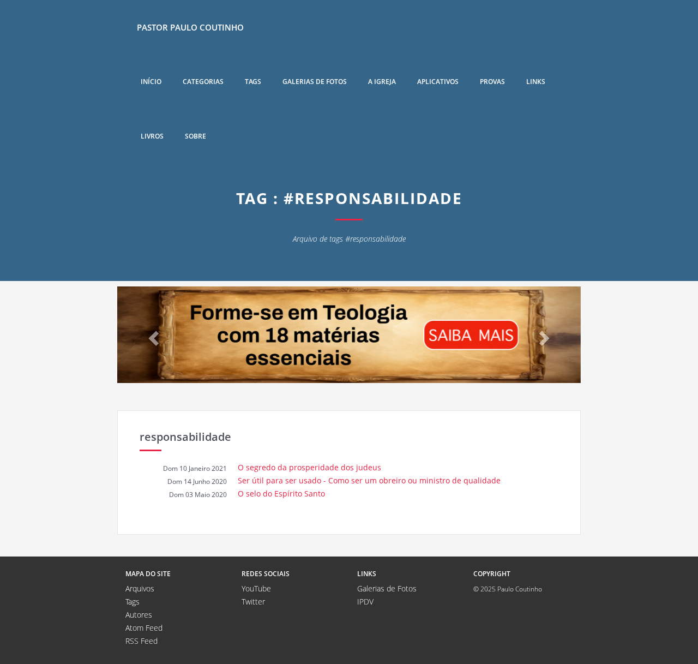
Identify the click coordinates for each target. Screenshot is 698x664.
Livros (152, 136)
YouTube (256, 588)
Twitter (253, 601)
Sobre (195, 136)
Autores (138, 614)
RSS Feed (141, 641)
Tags (253, 81)
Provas (492, 81)
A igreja (382, 81)
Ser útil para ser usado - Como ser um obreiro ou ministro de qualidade (369, 480)
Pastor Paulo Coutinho (190, 27)
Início (151, 81)
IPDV (365, 601)
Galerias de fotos (314, 81)
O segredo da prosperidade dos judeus (309, 467)
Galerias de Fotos (387, 588)
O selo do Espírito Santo (281, 493)
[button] (152, 334)
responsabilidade (185, 436)
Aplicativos (438, 81)
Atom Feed (144, 628)
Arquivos (139, 588)
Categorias (203, 81)
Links (535, 81)
